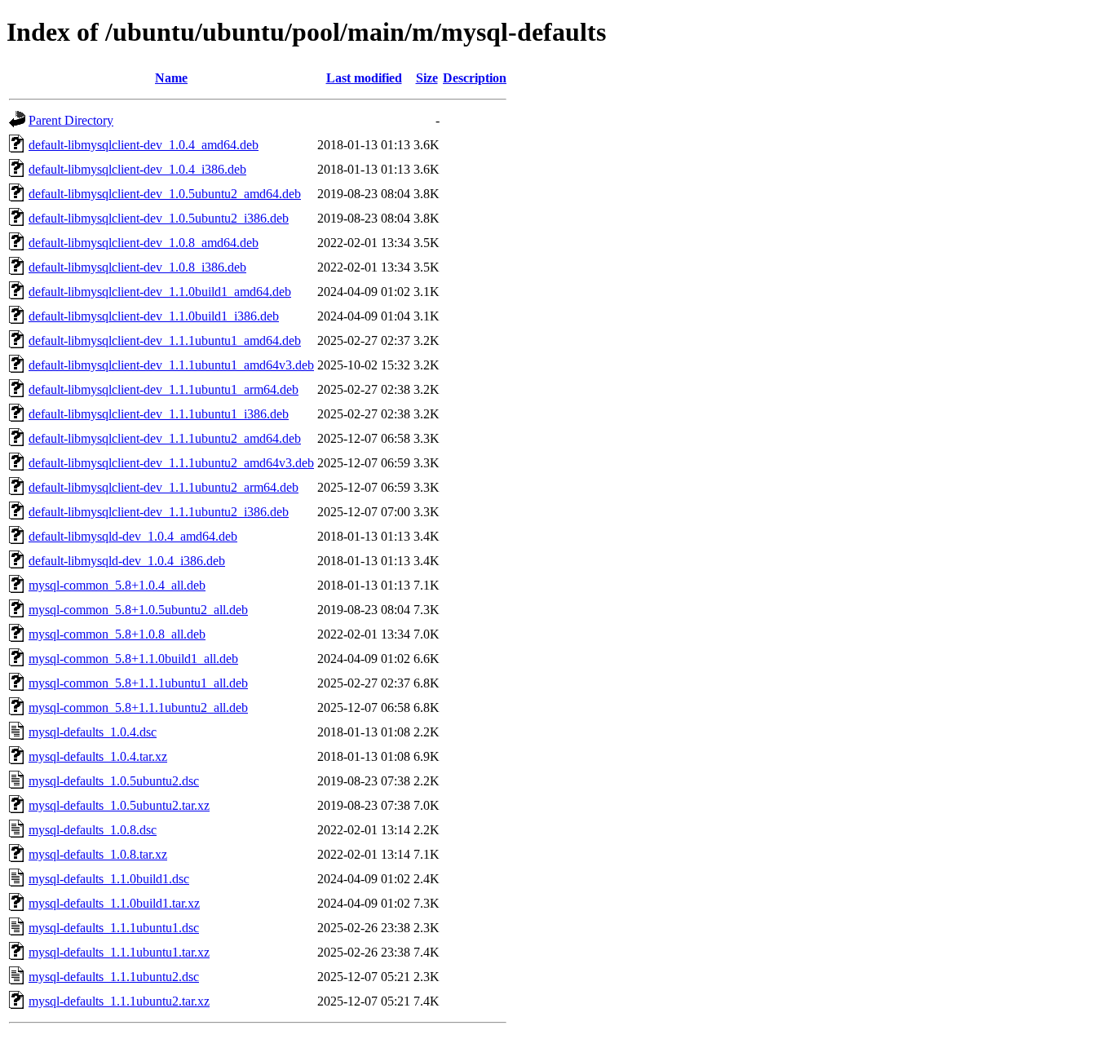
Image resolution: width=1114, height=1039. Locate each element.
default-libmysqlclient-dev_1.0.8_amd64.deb (144, 243)
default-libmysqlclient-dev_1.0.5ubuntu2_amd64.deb (165, 194)
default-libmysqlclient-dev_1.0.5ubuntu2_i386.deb (159, 218)
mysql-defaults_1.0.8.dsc (93, 830)
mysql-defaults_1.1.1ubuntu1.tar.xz (119, 952)
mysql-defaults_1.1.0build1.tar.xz (114, 903)
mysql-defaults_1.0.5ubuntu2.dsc (114, 781)
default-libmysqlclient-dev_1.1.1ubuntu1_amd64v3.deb (171, 365)
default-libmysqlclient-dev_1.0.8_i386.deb (137, 267)
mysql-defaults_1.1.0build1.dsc (109, 879)
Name (171, 78)
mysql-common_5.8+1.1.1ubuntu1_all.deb (138, 683)
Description (474, 78)
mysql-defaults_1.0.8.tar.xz (98, 854)
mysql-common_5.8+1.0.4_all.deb (117, 585)
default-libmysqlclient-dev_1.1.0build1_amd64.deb (160, 291)
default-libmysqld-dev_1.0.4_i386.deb (127, 561)
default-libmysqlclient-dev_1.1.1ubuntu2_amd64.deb (165, 438)
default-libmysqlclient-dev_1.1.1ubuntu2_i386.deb (159, 512)
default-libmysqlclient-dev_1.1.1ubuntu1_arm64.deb (163, 389)
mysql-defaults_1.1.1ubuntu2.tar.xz (119, 1001)
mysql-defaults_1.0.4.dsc (93, 732)
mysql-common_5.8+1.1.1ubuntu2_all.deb (138, 707)
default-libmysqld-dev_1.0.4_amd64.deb (133, 536)
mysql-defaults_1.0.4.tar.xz (98, 756)
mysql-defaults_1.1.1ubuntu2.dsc (114, 977)
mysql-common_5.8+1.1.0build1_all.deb (133, 658)
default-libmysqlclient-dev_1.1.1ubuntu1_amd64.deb (165, 340)
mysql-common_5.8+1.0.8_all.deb (117, 634)
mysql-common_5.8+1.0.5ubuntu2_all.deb (138, 610)
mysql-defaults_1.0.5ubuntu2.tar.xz (119, 805)
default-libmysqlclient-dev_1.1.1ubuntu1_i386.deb (159, 414)
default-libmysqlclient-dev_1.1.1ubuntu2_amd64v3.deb (171, 463)
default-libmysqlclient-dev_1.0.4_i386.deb (137, 169)
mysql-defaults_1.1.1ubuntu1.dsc (114, 928)
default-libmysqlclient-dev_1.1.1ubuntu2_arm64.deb (163, 487)
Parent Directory (71, 120)
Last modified (364, 78)
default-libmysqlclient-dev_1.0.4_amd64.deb (144, 145)
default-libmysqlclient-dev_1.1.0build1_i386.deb (154, 316)
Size (427, 78)
